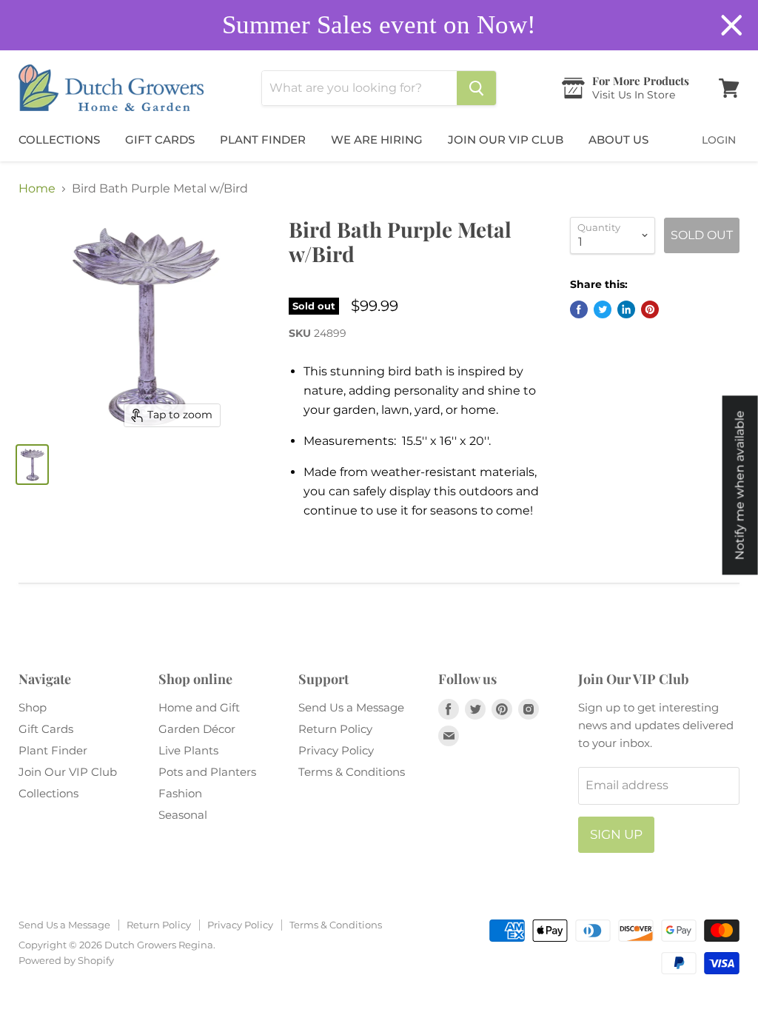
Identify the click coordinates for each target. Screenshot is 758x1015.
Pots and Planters (207, 772)
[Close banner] (731, 25)
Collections (59, 140)
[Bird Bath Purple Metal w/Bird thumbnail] (32, 464)
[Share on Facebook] (579, 309)
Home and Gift (199, 707)
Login (719, 140)
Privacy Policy (336, 750)
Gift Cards (160, 140)
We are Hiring (377, 140)
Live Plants (188, 750)
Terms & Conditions (351, 772)
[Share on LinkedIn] (626, 309)
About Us (618, 140)
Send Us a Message (351, 707)
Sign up (616, 834)
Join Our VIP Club (505, 140)
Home (37, 188)
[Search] (476, 88)
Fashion (180, 793)
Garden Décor (196, 729)
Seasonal (182, 815)
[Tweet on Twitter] (602, 309)
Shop (33, 707)
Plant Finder (263, 140)
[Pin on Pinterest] (650, 309)
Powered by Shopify (66, 960)
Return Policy (335, 729)
